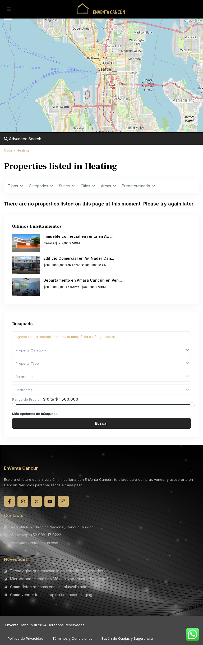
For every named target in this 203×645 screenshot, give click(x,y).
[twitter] (36, 501)
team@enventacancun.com (34, 543)
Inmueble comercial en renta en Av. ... (78, 236)
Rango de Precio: (26, 399)
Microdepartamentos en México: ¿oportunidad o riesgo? (59, 579)
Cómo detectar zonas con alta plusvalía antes (49, 586)
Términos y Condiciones (72, 638)
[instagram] (63, 501)
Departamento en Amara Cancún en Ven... (82, 280)
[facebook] (9, 501)
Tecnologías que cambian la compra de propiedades (56, 571)
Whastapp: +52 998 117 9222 (36, 535)
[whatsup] (22, 501)
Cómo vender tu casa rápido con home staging (51, 594)
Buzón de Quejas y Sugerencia (127, 638)
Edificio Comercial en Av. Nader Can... (78, 258)
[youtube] (49, 501)
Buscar (101, 423)
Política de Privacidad (25, 638)
